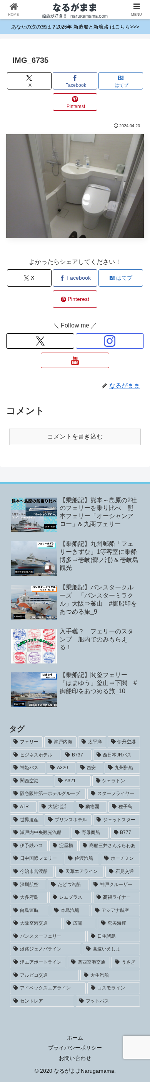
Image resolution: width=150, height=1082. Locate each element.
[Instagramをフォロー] (110, 341)
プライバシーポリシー (75, 1047)
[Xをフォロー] (40, 341)
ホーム (75, 1037)
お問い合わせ (75, 1058)
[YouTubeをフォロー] (75, 360)
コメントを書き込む (75, 436)
